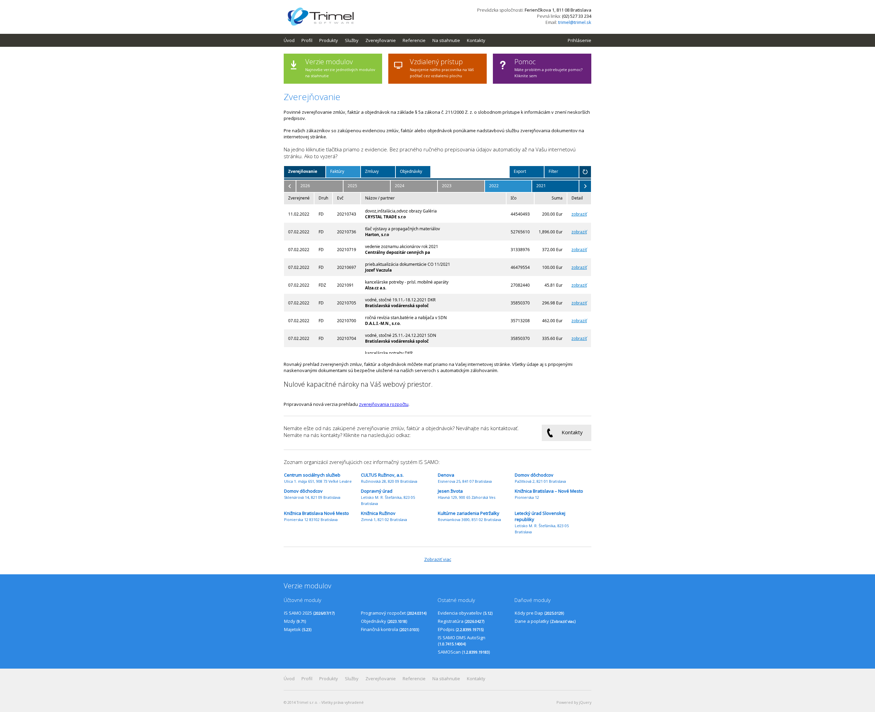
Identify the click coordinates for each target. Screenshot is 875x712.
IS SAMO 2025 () (309, 613)
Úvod (289, 40)
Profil (306, 40)
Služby (352, 40)
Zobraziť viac (437, 559)
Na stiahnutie (446, 40)
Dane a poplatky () (545, 621)
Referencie (414, 40)
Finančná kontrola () (390, 629)
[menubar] (388, 40)
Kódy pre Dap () (539, 613)
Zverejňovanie (380, 40)
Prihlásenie (579, 40)
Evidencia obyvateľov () (465, 613)
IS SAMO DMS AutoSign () (461, 640)
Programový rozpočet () (394, 613)
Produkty (328, 40)
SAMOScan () (464, 652)
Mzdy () (295, 621)
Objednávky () (384, 621)
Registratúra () (461, 621)
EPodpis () (461, 629)
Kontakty (476, 40)
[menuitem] (292, 40)
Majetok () (297, 629)
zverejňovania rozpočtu (383, 404)
